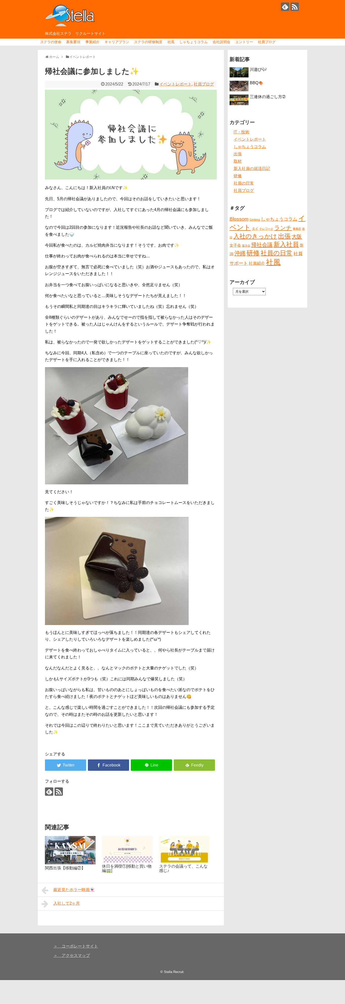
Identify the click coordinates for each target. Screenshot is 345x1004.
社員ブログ (267, 42)
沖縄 (239, 253)
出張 (238, 154)
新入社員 (286, 244)
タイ (255, 228)
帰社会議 (262, 245)
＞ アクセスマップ (72, 955)
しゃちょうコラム (193, 42)
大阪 (297, 236)
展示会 (246, 245)
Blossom (239, 219)
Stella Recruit (174, 972)
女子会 (235, 245)
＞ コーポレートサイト (76, 946)
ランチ (283, 228)
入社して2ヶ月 (66, 903)
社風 (171, 42)
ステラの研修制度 (148, 42)
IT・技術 (241, 132)
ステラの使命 (50, 42)
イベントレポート (175, 84)
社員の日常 (244, 183)
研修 (238, 176)
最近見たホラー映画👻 (74, 890)
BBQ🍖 (256, 83)
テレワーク (266, 228)
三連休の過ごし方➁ (267, 97)
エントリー (244, 42)
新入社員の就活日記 (252, 168)
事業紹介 (92, 42)
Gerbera (255, 219)
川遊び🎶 (258, 69)
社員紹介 (257, 263)
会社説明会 (221, 42)
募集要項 (73, 42)
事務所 (297, 228)
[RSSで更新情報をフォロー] (294, 7)
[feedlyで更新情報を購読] (285, 7)
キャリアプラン (117, 42)
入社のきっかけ (255, 236)
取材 (238, 161)
